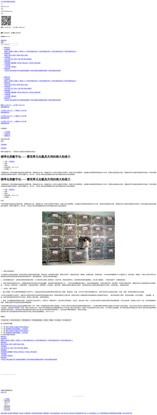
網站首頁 (7, 47)
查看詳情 (4, 40)
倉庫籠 (46, 320)
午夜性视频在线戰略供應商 (38, 70)
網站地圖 (4, 413)
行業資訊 (13, 67)
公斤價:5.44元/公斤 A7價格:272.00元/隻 (14, 110)
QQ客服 (6, 399)
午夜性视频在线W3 (32, 51)
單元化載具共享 (67, 320)
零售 (22, 59)
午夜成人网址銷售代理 (11, 70)
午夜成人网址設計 (22, 63)
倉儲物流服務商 (24, 70)
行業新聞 (7, 65)
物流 (25, 59)
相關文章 (7, 135)
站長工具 (4, 392)
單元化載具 (58, 320)
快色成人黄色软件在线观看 (72, 413)
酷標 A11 (23, 51)
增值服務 (7, 61)
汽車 (18, 59)
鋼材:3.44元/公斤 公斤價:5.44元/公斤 (13, 105)
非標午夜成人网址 (22, 55)
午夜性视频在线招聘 (54, 70)
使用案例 (7, 57)
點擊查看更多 (5, 107)
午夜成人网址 (5, 320)
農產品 (29, 59)
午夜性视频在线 (26, 320)
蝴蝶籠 (51, 320)
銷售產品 (7, 53)
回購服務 (13, 63)
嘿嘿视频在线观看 (115, 413)
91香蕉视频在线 (104, 413)
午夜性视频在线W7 (45, 51)
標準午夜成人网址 (10, 55)
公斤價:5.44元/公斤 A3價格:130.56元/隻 (14, 121)
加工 (12, 59)
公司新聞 (7, 67)
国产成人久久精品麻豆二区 (90, 413)
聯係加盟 (7, 68)
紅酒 (5, 59)
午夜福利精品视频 (36, 413)
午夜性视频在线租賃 (37, 320)
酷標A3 (6, 51)
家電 (9, 59)
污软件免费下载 (127, 413)
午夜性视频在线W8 (57, 51)
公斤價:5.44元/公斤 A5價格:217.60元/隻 (14, 116)
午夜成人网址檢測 (34, 63)
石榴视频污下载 (48, 413)
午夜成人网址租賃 (18, 306)
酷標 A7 (17, 51)
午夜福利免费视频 (12, 413)
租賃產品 (7, 49)
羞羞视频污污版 (58, 413)
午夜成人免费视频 (24, 413)
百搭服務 (7, 63)
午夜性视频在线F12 (70, 51)
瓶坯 (15, 59)
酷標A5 (11, 51)
